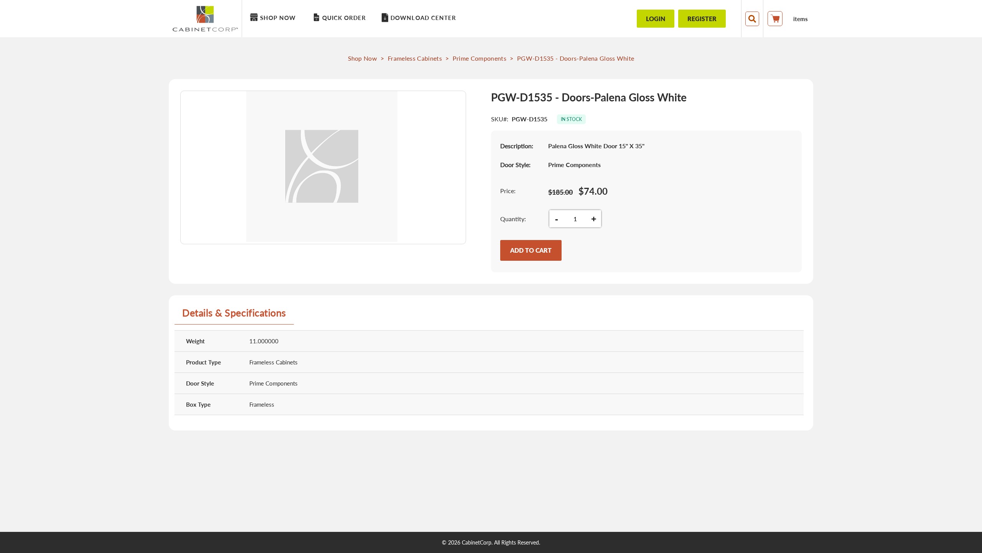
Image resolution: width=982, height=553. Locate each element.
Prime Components (479, 58)
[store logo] (207, 18)
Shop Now (362, 58)
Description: (516, 145)
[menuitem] (274, 18)
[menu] (431, 18)
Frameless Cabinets (415, 58)
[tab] (234, 316)
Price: (508, 190)
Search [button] (752, 19)
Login (655, 18)
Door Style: (515, 164)
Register (702, 18)
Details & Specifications (234, 312)
